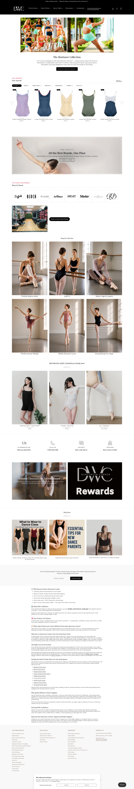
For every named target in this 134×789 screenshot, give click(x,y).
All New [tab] (16, 85)
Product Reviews (16, 752)
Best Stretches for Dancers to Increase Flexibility (104, 557)
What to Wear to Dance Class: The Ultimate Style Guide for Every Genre (30, 558)
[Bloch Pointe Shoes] (31, 196)
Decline (87, 785)
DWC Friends (71, 756)
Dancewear (69, 8)
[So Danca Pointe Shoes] (58, 196)
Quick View (21, 120)
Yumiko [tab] (26, 85)
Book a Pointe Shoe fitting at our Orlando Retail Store (94, 9)
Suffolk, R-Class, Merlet (42, 655)
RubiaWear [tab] (59, 85)
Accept (66, 785)
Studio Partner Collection (46, 735)
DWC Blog (42, 739)
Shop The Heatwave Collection (67, 69)
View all (67, 367)
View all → (119, 80)
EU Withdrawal (15, 770)
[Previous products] (12, 102)
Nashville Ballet (71, 739)
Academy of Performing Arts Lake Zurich (77, 750)
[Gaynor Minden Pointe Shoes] (98, 196)
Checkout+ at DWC (16, 741)
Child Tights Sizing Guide (18, 758)
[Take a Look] (67, 155)
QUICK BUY (29, 422)
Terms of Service (15, 766)
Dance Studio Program (45, 733)
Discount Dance (43, 741)
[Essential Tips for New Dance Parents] (67, 537)
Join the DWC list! (72, 758)
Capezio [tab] (70, 85)
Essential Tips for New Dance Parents (67, 558)
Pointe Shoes (33, 8)
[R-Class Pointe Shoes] (45, 196)
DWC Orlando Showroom (74, 733)
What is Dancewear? (17, 762)
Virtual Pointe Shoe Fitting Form (47, 737)
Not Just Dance (71, 745)
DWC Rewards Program (17, 750)
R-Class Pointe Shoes (40, 678)
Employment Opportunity (18, 764)
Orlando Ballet (71, 735)
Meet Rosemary (15, 735)
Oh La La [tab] (79, 85)
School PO (14, 760)
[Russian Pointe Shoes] (111, 196)
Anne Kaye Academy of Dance (75, 748)
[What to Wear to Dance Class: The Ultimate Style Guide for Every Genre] (30, 537)
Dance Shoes (45, 8)
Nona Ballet (70, 743)
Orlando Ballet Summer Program (76, 737)
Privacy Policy (15, 768)
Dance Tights (57, 8)
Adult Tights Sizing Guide (18, 756)
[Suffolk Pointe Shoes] (18, 196)
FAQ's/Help (14, 739)
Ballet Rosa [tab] (37, 85)
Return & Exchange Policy (18, 748)
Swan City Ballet (72, 741)
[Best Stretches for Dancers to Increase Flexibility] (104, 537)
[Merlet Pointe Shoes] (71, 196)
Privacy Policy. (56, 781)
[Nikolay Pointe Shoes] (85, 196)
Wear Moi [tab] (48, 85)
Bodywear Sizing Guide (17, 754)
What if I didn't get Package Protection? (21, 745)
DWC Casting (71, 752)
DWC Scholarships (72, 754)
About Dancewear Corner (18, 733)
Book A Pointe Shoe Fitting (59, 219)
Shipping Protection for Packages (20, 743)
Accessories (80, 8)
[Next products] (122, 102)
